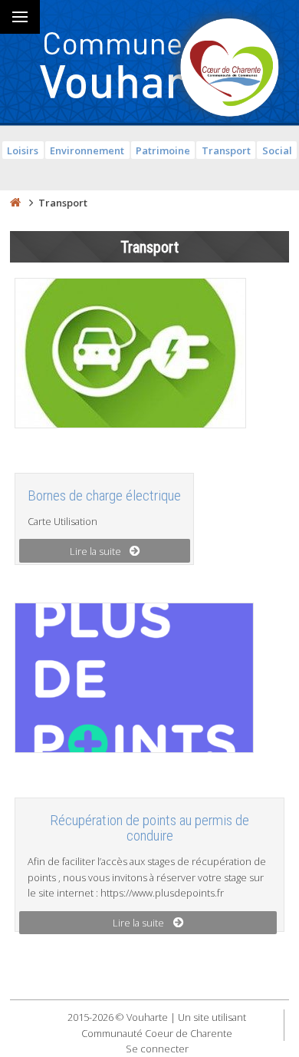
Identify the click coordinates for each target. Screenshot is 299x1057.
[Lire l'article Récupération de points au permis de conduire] (134, 680)
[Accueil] (15, 203)
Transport (226, 150)
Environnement (87, 150)
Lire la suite (95, 551)
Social (277, 150)
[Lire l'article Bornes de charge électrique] (130, 355)
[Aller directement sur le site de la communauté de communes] (230, 69)
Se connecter (157, 1048)
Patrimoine (163, 150)
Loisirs (22, 150)
